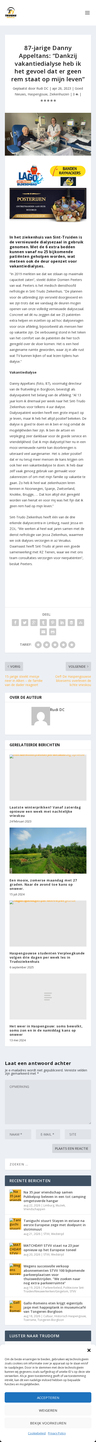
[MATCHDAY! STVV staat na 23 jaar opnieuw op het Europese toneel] (15, 1248)
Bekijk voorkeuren (48, 1423)
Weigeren (48, 1410)
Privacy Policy (57, 1433)
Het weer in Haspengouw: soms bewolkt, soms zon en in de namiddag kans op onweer (46, 1030)
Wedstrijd (57, 1234)
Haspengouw (38, 94)
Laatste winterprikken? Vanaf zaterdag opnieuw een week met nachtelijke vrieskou (45, 811)
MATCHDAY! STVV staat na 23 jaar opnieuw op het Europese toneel (51, 1247)
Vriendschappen (34, 1209)
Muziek (60, 1205)
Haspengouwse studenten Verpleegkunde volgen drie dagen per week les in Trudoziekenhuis (47, 957)
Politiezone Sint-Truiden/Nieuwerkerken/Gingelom (54, 1289)
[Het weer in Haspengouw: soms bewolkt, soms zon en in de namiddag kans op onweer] (48, 996)
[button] (89, 1350)
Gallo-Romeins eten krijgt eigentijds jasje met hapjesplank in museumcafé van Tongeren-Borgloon (55, 1307)
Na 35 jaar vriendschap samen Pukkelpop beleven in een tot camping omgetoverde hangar (55, 1196)
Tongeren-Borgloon (51, 1320)
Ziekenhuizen (59, 94)
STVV (46, 1234)
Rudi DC (42, 88)
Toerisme (30, 1320)
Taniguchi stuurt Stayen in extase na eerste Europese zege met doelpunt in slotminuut (55, 1224)
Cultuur (48, 1316)
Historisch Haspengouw (70, 1316)
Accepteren (48, 1397)
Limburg (48, 1205)
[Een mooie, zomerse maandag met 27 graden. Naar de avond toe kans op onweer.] (48, 850)
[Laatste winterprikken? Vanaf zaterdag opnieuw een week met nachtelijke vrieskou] (48, 777)
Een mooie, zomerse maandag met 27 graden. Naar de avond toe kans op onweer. (43, 884)
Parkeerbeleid (52, 1288)
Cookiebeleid (37, 1433)
